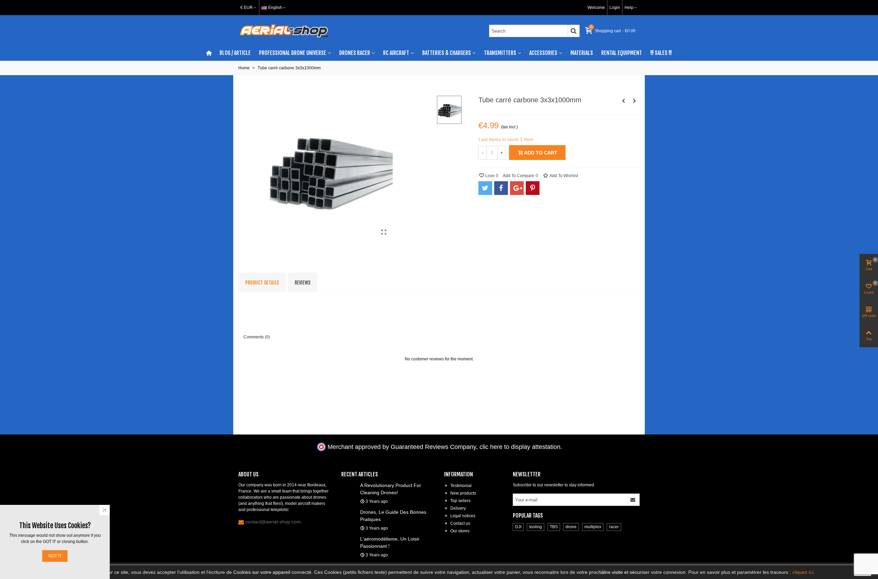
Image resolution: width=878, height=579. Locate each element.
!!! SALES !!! (661, 52)
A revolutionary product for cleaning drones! (390, 489)
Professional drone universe (292, 52)
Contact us (460, 523)
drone (571, 526)
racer (614, 526)
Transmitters (500, 52)
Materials (581, 52)
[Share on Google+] (517, 188)
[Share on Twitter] (485, 188)
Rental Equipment (621, 52)
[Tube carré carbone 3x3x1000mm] (384, 232)
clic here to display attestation (519, 446)
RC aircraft (396, 52)
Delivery (458, 508)
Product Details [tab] (262, 283)
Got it (54, 556)
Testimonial (461, 485)
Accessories (543, 52)
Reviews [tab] (302, 283)
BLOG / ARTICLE (235, 52)
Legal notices (462, 515)
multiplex (592, 526)
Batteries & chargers (446, 52)
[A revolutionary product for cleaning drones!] (349, 485)
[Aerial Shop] (284, 31)
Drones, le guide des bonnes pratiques (393, 515)
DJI (518, 526)
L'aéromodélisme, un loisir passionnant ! (389, 542)
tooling (535, 526)
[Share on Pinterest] (532, 188)
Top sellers (460, 500)
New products (463, 493)
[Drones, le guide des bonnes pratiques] (349, 512)
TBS (554, 526)
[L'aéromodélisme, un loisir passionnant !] (349, 538)
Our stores (460, 531)
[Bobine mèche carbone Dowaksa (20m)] (623, 101)
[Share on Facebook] (501, 188)
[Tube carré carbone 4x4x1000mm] (634, 101)
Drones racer (354, 52)
